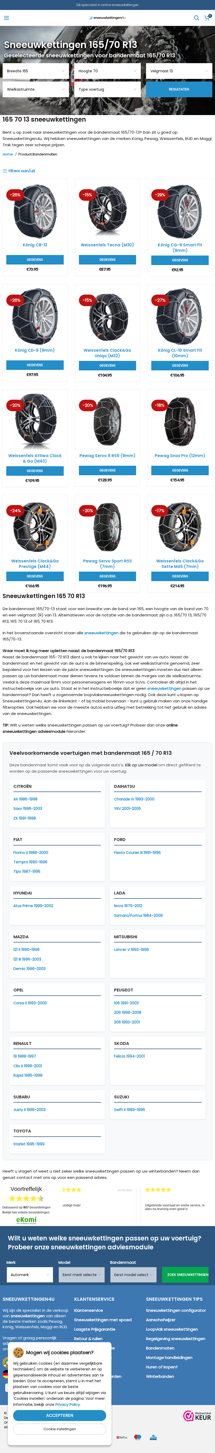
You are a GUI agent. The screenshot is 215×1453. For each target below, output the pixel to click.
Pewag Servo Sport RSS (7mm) (107, 563)
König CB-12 (35, 245)
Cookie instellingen (60, 1429)
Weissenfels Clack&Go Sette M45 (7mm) (180, 563)
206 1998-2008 (127, 1012)
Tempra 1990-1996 (30, 862)
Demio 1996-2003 (29, 968)
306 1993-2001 (127, 1022)
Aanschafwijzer (160, 1319)
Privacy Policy (67, 1404)
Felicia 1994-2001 (129, 1056)
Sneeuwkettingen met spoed (103, 1319)
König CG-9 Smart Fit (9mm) (180, 247)
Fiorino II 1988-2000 (30, 852)
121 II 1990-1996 (26, 949)
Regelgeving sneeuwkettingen (175, 1338)
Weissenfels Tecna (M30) (107, 245)
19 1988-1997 (24, 1056)
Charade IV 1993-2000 (134, 799)
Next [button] (209, 1201)
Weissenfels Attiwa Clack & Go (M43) (35, 458)
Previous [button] (58, 1201)
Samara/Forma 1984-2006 (138, 915)
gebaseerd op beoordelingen (26, 1207)
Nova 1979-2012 (128, 905)
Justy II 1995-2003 (29, 1109)
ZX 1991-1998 (24, 818)
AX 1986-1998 (25, 799)
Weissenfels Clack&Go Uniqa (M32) (107, 353)
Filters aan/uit (22, 171)
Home (8, 154)
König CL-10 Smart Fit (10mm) (180, 353)
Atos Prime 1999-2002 (33, 905)
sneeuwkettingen (101, 633)
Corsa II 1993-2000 (30, 1003)
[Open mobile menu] (6, 18)
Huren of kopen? (162, 1367)
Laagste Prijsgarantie (94, 1329)
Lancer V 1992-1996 (131, 949)
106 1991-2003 (126, 1003)
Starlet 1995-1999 (29, 1144)
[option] (131, 1205)
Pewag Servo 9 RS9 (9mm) (107, 455)
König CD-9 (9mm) (35, 350)
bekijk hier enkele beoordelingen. (26, 1212)
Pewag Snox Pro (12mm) (180, 455)
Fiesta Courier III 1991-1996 (137, 852)
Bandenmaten (160, 1348)
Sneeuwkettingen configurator (176, 1310)
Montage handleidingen (169, 1357)
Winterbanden (160, 1376)
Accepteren (59, 1415)
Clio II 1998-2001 (27, 1066)
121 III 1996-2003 (27, 959)
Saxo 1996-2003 (27, 808)
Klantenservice (88, 1310)
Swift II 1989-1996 (129, 1109)
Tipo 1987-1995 (26, 871)
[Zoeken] (196, 18)
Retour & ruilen (88, 1338)
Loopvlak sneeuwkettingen (172, 1329)
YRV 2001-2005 (127, 808)
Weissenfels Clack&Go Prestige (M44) (35, 563)
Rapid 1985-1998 (27, 1075)
